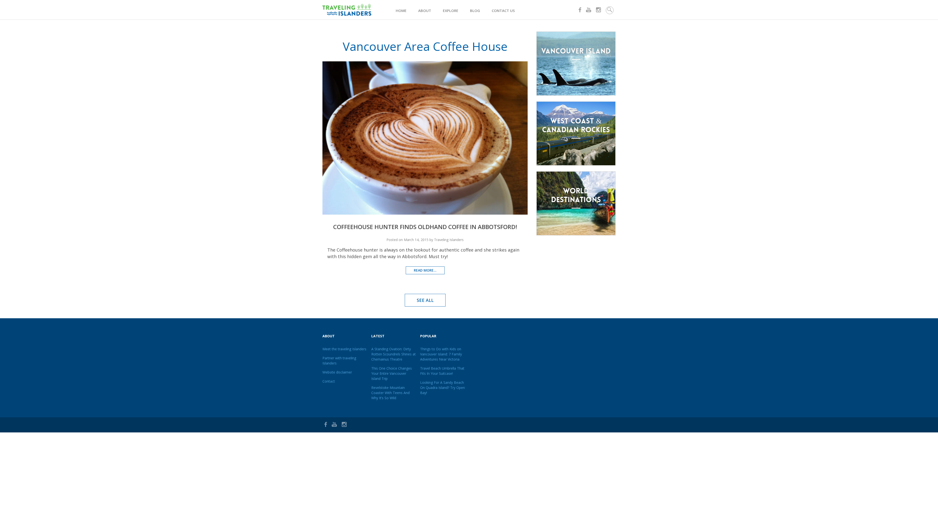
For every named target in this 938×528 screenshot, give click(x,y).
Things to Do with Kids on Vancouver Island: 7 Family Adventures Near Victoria (441, 354)
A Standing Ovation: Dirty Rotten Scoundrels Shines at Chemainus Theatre (393, 354)
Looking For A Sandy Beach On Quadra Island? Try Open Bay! (442, 387)
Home (401, 10)
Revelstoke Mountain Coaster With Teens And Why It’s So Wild (390, 392)
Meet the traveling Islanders (344, 349)
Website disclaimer (337, 372)
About (424, 10)
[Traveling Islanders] (359, 10)
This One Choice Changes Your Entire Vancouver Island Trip (391, 373)
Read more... (425, 270)
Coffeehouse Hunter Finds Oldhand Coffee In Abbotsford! (425, 227)
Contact (328, 381)
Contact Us (503, 10)
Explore (450, 10)
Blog (475, 10)
